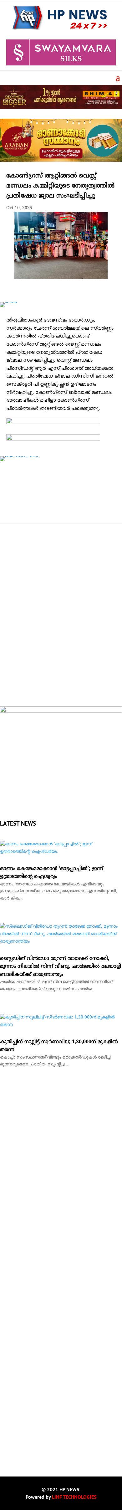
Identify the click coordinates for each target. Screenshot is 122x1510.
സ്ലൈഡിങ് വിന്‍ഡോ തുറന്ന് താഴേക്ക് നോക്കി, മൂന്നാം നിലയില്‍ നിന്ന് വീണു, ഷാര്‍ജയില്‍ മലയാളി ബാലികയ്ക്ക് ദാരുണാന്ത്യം (60, 967)
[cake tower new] (19, 456)
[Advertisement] (61, 636)
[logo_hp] (61, 711)
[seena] (8, 302)
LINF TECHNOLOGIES (74, 1497)
